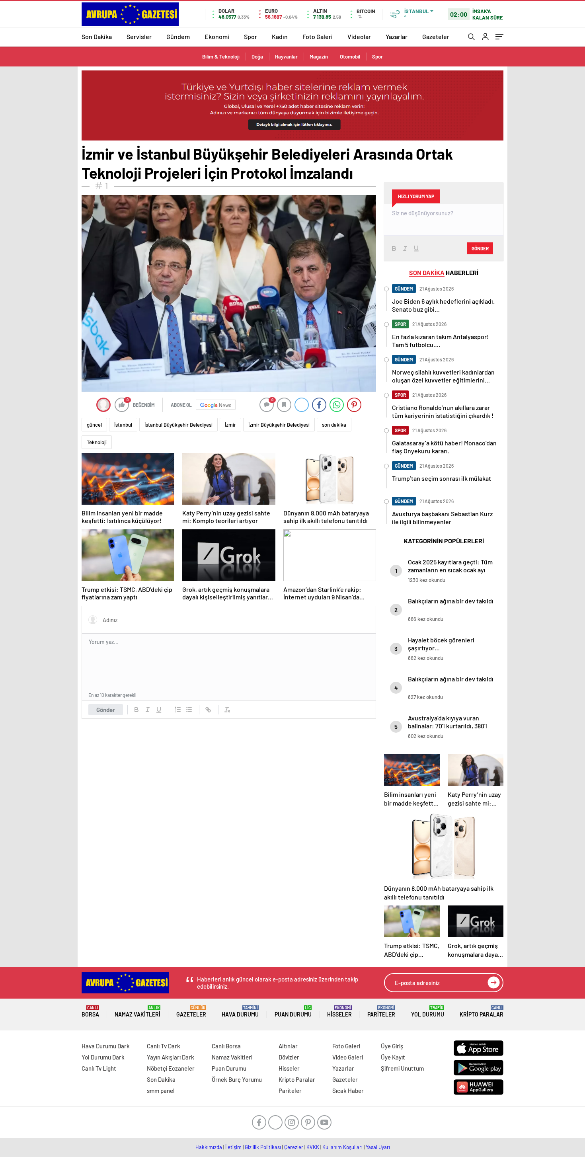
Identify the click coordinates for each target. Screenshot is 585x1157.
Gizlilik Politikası (263, 1147)
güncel (94, 424)
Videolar (359, 36)
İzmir (230, 424)
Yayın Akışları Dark (170, 1057)
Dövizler (289, 1057)
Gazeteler (435, 36)
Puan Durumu (293, 1011)
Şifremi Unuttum (402, 1068)
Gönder (105, 709)
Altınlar (288, 1046)
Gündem (178, 36)
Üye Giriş (392, 1046)
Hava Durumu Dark (106, 1046)
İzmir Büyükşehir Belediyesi (279, 424)
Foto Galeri (317, 36)
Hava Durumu (240, 1011)
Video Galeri (347, 1057)
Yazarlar (397, 36)
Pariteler (381, 1011)
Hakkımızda (208, 1147)
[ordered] (177, 709)
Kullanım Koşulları (342, 1147)
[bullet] (189, 709)
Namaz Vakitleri (137, 1011)
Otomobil (350, 56)
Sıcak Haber (348, 1090)
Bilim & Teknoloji (221, 56)
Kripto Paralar (481, 1011)
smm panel (161, 1090)
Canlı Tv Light (99, 1068)
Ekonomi (217, 36)
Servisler (139, 36)
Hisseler (339, 1011)
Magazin (319, 56)
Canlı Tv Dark (163, 1046)
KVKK (312, 1147)
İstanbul (123, 424)
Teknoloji (97, 442)
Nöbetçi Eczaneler (171, 1068)
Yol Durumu (427, 1011)
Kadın (280, 36)
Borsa (90, 1011)
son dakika (334, 424)
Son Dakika (97, 36)
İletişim (233, 1147)
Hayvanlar (286, 56)
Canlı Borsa (226, 1046)
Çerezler (293, 1147)
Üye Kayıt (393, 1057)
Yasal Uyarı (378, 1147)
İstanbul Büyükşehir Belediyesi (178, 424)
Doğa (257, 56)
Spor (250, 36)
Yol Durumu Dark (103, 1057)
